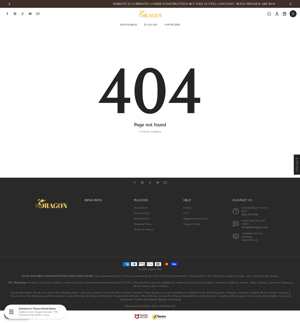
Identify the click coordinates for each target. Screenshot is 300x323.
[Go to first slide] (291, 4)
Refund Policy (142, 218)
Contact (188, 207)
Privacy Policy (142, 213)
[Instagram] (15, 14)
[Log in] (277, 13)
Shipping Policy (143, 224)
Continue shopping (150, 131)
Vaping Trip (154, 269)
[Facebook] (7, 14)
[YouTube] (30, 14)
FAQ (186, 213)
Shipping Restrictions (195, 218)
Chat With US (250, 240)
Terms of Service (143, 229)
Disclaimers (141, 207)
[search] (269, 13)
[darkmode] (293, 13)
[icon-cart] (284, 13)
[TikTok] (22, 14)
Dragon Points (191, 224)
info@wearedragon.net (255, 227)
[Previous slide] (9, 4)
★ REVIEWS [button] (296, 164)
